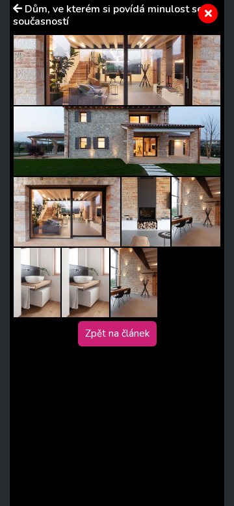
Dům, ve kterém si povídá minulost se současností (108, 15)
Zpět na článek (117, 333)
